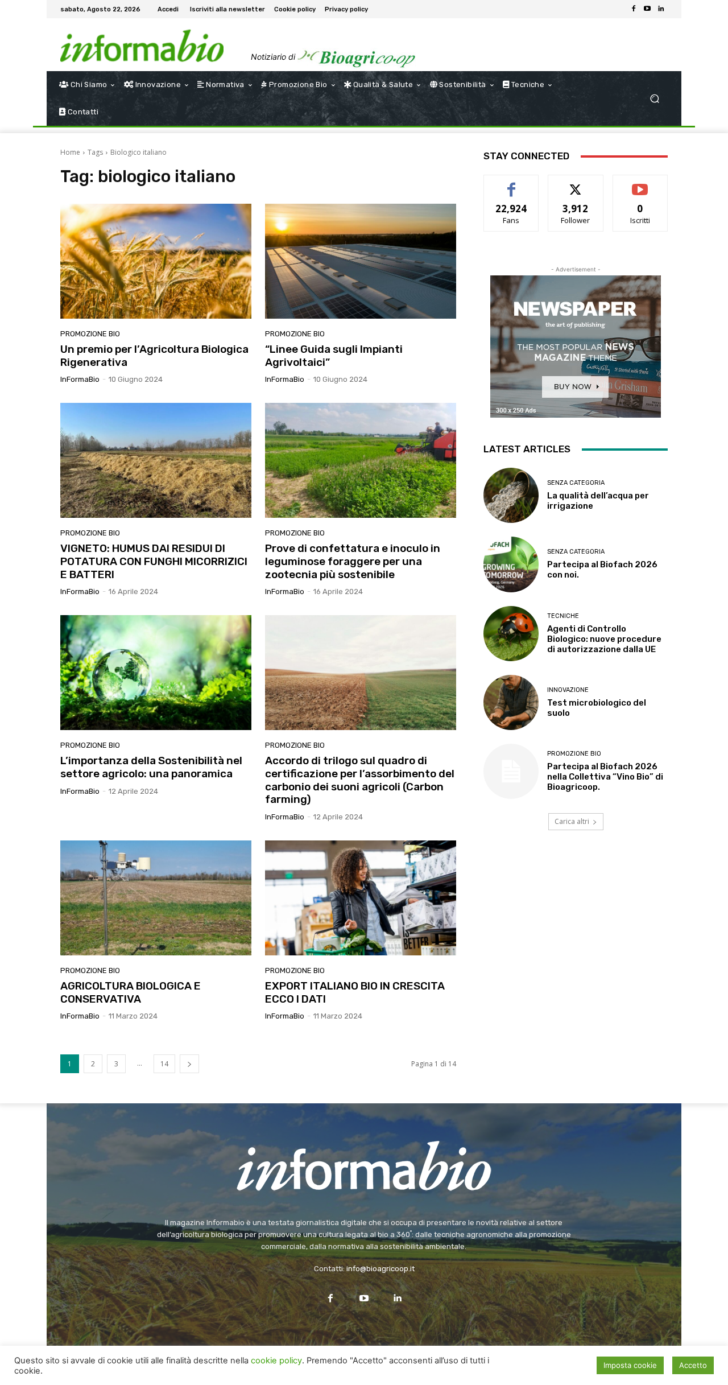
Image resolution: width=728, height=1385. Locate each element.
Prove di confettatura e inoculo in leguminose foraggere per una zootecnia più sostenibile (352, 561)
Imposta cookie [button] (630, 1365)
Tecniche (563, 616)
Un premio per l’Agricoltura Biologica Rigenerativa (154, 356)
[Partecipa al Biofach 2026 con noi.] (511, 564)
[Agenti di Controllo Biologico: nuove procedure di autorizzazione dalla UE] (511, 633)
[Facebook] (633, 9)
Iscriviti (640, 183)
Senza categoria (576, 483)
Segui (576, 183)
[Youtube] (647, 9)
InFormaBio (80, 379)
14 (164, 1064)
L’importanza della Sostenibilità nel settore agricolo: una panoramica (151, 767)
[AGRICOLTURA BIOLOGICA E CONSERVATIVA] (155, 897)
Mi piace (511, 183)
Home (70, 152)
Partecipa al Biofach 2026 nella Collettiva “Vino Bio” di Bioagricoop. (605, 776)
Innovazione (568, 690)
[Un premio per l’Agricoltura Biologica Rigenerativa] (155, 261)
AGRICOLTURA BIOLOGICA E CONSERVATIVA (130, 992)
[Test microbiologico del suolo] (511, 702)
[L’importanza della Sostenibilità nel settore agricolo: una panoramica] (155, 672)
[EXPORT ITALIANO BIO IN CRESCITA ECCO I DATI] (360, 897)
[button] (654, 98)
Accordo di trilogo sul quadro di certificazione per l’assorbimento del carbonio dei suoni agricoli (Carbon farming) (359, 780)
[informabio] (364, 1165)
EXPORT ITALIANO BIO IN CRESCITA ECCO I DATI (355, 992)
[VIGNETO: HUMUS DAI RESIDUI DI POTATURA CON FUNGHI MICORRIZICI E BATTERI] (155, 460)
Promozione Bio (90, 333)
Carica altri (572, 821)
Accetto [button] (693, 1365)
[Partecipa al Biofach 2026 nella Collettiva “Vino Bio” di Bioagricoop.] (511, 771)
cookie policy (276, 1360)
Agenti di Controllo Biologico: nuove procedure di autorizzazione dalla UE (604, 639)
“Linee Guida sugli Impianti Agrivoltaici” (334, 356)
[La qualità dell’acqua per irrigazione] (511, 495)
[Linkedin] (661, 9)
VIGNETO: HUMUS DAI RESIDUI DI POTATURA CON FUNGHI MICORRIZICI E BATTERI (153, 561)
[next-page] (189, 1063)
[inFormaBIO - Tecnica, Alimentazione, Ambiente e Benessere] (142, 45)
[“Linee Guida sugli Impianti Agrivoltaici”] (360, 261)
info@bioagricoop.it (380, 1268)
